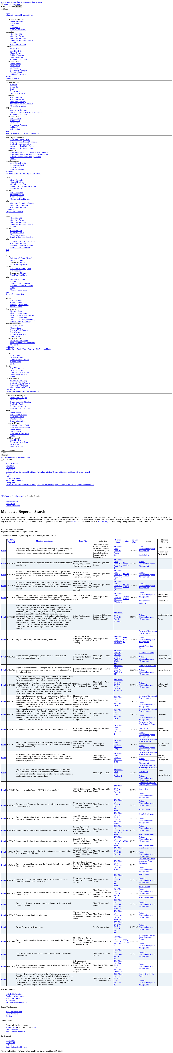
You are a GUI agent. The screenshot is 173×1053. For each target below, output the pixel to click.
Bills (7, 250)
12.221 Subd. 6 (126, 564)
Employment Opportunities (83, 485)
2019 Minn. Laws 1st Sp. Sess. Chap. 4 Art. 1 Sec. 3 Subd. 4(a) (118, 656)
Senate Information (17, 421)
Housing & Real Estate (147, 666)
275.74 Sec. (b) (126, 941)
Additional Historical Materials (79, 472)
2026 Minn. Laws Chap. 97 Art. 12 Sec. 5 (118, 551)
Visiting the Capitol (13, 998)
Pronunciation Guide (18, 72)
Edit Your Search (12, 502)
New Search (10, 504)
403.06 (125, 830)
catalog (73, 522)
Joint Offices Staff (17, 165)
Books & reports (16, 446)
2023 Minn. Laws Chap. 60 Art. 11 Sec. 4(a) (118, 617)
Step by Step (10, 480)
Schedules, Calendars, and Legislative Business (23, 174)
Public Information (17, 55)
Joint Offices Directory (18, 163)
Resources (19, 480)
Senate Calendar (16, 197)
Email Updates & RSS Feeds (16, 1047)
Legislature (10, 472)
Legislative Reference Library (21, 144)
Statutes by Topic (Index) (19, 305)
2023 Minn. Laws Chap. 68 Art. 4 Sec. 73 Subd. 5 (118, 597)
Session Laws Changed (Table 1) (22, 319)
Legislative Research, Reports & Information (22, 391)
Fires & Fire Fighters (146, 653)
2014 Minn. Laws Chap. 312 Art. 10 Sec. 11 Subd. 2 (118, 805)
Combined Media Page (18, 381)
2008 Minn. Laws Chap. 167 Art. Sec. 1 (118, 639)
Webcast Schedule (17, 358)
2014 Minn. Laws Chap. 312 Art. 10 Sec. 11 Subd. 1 (118, 880)
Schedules (9, 171)
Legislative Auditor (17, 404)
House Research (16, 53)
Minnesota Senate (12, 78)
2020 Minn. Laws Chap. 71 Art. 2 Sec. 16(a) (118, 701)
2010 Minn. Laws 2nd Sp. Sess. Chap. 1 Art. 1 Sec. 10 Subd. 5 (118, 966)
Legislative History (13, 478)
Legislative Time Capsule (19, 434)
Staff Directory (42, 485)
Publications (10, 389)
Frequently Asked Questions (16, 1002)
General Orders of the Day (20, 199)
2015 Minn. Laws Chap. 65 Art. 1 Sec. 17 (118, 852)
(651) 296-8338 (11, 1027)
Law (7, 292)
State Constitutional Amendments (22, 343)
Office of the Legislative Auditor (22, 146)
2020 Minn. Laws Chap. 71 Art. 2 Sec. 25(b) (118, 757)
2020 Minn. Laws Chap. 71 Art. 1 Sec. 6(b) (118, 670)
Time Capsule (53, 472)
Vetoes (12, 288)
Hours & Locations (29, 485)
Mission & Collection (14, 485)
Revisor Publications (18, 406)
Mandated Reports (104, 522)
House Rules (15, 66)
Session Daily (15, 362)
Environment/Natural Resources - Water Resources (147, 861)
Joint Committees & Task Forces (22, 241)
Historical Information (14, 994)
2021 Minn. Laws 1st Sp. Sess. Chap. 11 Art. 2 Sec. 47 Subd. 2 (118, 685)
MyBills (13, 281)
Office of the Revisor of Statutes (22, 148)
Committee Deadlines (18, 45)
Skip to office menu (24, 2)
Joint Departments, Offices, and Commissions (23, 133)
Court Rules (14, 345)
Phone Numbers (12, 1029)
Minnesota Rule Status (18, 334)
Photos (12, 364)
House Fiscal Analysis (18, 398)
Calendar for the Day (18, 184)
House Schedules (16, 180)
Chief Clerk (14, 49)
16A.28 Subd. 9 (126, 575)
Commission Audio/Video (20, 387)
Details (3, 551)
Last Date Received (11, 541)
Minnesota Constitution (19, 341)
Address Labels (16, 127)
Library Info (10, 483)
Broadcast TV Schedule (19, 205)
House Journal (15, 64)
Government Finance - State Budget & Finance (148, 723)
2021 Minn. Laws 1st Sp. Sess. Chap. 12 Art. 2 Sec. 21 (118, 979)
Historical (9, 470)
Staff (12, 26)
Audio (21, 355)
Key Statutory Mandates (64, 485)
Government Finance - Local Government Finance (147, 937)
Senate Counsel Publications (20, 402)
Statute (126, 541)
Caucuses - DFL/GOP (18, 59)
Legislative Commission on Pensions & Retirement (29, 155)
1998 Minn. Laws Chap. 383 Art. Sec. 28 (118, 954)
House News (10, 1041)
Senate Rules (15, 121)
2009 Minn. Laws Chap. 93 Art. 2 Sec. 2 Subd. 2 (118, 904)
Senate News (10, 1043)
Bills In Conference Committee (21, 245)
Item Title (83, 541)
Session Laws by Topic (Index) (22, 315)
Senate (8, 76)
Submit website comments (15, 1031)
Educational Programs (18, 70)
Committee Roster (17, 36)
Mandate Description (44, 541)
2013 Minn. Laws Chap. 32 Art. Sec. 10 (118, 893)
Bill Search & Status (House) (21, 258)
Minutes (13, 42)
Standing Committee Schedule (21, 40)
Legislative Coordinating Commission (24, 142)
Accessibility (15, 167)
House (8, 13)
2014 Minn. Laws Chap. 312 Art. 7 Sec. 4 (118, 564)
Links (8, 476)
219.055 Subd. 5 (126, 598)
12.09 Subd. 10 (125, 639)
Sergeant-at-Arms (16, 57)
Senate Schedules (16, 193)
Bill (21, 262)
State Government (21, 472)
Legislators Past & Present (20, 427)
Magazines (10, 466)
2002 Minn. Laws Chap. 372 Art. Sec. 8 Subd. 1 (118, 830)
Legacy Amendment (17, 169)
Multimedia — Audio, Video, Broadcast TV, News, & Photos (28, 349)
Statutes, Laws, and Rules (15, 294)
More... (13, 159)
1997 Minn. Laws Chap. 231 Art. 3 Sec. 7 (118, 941)
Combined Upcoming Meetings (22, 203)
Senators (13, 85)
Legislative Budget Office (20, 140)
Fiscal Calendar (16, 188)
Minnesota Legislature (12, 4)
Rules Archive (15, 332)
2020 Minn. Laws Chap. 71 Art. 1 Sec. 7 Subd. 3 (118, 790)
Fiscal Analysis (16, 51)
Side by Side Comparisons (20, 248)
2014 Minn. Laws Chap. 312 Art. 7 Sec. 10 (118, 574)
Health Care (143, 728)
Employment (15, 28)
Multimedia (10, 347)
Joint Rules (14, 68)
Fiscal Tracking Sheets (18, 264)
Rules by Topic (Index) (19, 330)
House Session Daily (18, 412)
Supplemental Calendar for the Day (23, 186)
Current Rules (15, 328)
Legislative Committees (14, 212)
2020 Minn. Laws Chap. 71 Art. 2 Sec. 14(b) (118, 744)
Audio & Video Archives (19, 360)
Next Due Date (134, 541)
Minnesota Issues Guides (19, 442)
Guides (8, 474)
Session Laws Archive (18, 317)
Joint (7, 131)
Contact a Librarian (13, 506)
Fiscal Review (15, 440)
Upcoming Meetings (18, 38)
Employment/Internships (15, 996)
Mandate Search (18, 496)
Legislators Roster (17, 417)
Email (33, 1027)
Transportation (144, 809)
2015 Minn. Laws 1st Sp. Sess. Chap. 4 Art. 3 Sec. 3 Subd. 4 (118, 818)
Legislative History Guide (20, 425)
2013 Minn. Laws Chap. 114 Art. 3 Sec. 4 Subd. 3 (118, 865)
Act (24, 262)
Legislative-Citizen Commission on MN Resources (29, 152)
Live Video (14, 355)
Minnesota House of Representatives (19, 15)
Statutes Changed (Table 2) (20, 322)
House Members (16, 21)
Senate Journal (15, 119)
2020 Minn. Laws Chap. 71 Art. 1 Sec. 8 (118, 729)
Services (51, 485)
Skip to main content (8, 2)
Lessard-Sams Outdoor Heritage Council (25, 157)
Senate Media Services (18, 374)
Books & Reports (12, 463)
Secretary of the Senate (18, 110)
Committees (10, 210)
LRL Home (5, 496)
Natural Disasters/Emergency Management (147, 549)
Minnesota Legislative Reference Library (16, 457)
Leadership (14, 23)
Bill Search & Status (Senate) (21, 269)
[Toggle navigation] (2, 9)
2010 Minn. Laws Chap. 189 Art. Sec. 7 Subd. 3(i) (118, 915)
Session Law (118, 541)
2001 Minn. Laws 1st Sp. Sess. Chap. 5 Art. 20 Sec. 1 (118, 927)
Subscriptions (15, 129)
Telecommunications (146, 834)
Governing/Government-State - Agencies (148, 632)
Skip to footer (37, 2)
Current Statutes (16, 303)
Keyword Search (16, 300)
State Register (15, 336)
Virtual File (63, 472)
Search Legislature (8, 7)
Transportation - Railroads (145, 602)
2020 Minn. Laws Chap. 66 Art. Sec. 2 (118, 773)
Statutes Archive (16, 307)
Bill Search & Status (17, 279)
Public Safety (144, 555)
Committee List (16, 34)
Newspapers (10, 468)
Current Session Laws (18, 290)
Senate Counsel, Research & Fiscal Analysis (26, 112)
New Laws (14, 444)
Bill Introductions (16, 260)
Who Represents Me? (18, 30)
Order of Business (17, 182)
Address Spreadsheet (18, 74)
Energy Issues (144, 874)
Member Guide (16, 419)
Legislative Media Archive (20, 383)
